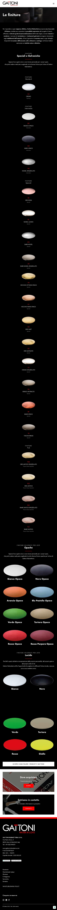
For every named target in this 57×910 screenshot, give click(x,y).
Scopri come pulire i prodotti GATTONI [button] (28, 764)
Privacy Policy (7, 860)
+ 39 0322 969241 (10, 845)
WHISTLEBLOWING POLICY (11, 886)
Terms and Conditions (16, 860)
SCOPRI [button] (28, 785)
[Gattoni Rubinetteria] (10, 3)
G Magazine (6, 877)
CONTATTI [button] (28, 808)
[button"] (3, 900)
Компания (5, 870)
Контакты (5, 881)
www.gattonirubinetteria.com (11, 848)
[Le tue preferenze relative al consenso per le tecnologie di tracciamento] (54, 907)
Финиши (5, 874)
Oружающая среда (8, 872)
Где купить (6, 879)
